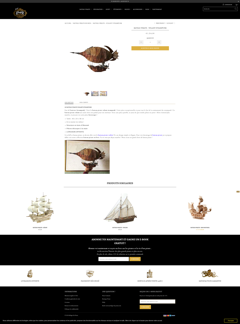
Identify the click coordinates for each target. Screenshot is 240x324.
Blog (148, 9)
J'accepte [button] (231, 320)
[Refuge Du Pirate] (20, 13)
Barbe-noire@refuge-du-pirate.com (111, 306)
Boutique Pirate (106, 299)
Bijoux (127, 9)
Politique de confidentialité (71, 309)
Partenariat (157, 9)
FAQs (103, 302)
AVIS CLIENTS (84, 102)
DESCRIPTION (69, 102)
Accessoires (138, 9)
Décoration (98, 9)
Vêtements (117, 9)
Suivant (170, 23)
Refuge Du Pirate (73, 315)
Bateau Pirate (85, 9)
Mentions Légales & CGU (71, 296)
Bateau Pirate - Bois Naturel (200, 208)
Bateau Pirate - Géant (40, 208)
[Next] (121, 57)
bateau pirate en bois (91, 137)
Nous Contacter (106, 296)
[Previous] (68, 57)
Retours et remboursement (71, 306)
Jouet (108, 9)
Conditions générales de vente (72, 299)
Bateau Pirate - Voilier (119, 208)
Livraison (67, 302)
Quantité (150, 38)
